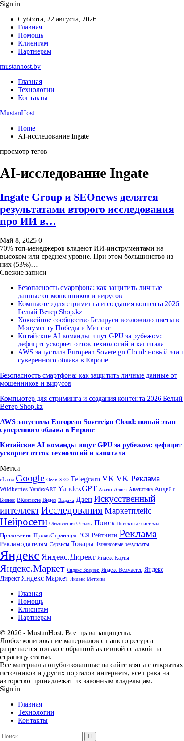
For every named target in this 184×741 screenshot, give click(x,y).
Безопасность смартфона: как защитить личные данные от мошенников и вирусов (90, 291)
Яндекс (20, 555)
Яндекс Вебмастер (121, 570)
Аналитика (141, 489)
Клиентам (33, 43)
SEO (64, 479)
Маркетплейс (128, 510)
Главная (30, 27)
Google (30, 478)
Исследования (72, 510)
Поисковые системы (138, 523)
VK (108, 478)
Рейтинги (104, 535)
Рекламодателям (24, 543)
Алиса (120, 489)
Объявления (62, 523)
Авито (105, 489)
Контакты (33, 97)
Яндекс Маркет (44, 578)
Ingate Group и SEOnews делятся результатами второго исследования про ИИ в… (87, 209)
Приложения (16, 535)
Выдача (66, 500)
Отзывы (84, 523)
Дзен (84, 499)
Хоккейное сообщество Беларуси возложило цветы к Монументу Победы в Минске (99, 324)
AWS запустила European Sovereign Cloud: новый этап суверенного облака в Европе (100, 356)
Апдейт (165, 489)
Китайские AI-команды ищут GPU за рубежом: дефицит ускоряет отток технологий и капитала (91, 340)
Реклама (138, 533)
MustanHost (17, 113)
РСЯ (84, 535)
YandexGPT (77, 488)
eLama (7, 479)
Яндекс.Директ (69, 556)
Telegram (85, 479)
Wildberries (14, 489)
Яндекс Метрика (87, 579)
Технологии (36, 89)
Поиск (104, 522)
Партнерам (34, 51)
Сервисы (59, 544)
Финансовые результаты (122, 544)
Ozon (52, 479)
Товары (82, 543)
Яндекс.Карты (113, 558)
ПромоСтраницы (54, 535)
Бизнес (7, 500)
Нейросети (23, 521)
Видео (49, 500)
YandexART (42, 489)
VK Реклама (138, 478)
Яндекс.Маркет (32, 568)
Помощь (30, 35)
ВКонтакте (29, 500)
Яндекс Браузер (83, 570)
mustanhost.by (20, 66)
